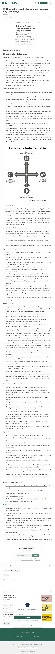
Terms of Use (34, 620)
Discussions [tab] (13, 591)
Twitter (16, 501)
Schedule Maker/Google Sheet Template (17, 493)
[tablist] (9, 575)
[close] (40, 603)
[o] (46, 598)
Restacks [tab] (12, 575)
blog (30, 501)
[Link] (1, 54)
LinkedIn (22, 501)
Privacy (28, 644)
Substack (21, 651)
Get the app (34, 647)
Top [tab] (4, 591)
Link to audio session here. (13, 50)
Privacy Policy (37, 621)
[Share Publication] (38, 3)
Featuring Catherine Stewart (9, 597)
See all (5, 623)
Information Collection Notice (27, 621)
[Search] (35, 3)
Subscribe (43, 3)
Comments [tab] (6, 575)
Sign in (51, 3)
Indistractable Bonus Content (14, 496)
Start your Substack (24, 647)
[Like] (4, 17)
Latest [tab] (8, 591)
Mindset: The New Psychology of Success (18, 499)
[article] (27, 598)
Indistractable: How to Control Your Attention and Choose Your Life (26, 486)
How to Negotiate (8, 595)
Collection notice (38, 644)
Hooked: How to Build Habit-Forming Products (20, 491)
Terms (32, 644)
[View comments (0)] (7, 17)
